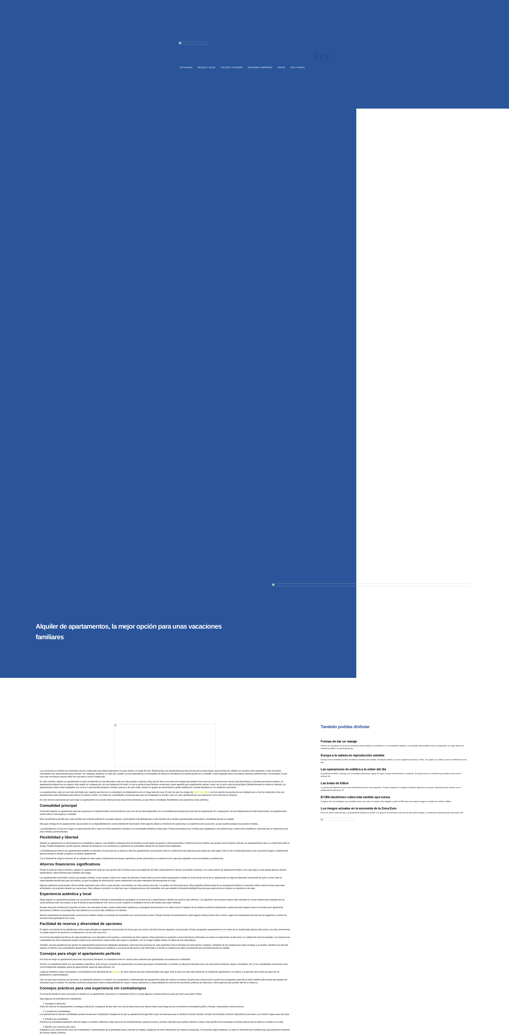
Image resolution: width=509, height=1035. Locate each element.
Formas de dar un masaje (339, 741)
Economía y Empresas (260, 67)
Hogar (281, 67)
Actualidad (186, 67)
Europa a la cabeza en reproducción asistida (352, 755)
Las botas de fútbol (334, 783)
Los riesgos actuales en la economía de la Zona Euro (358, 808)
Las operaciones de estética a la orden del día (353, 769)
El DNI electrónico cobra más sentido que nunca (355, 797)
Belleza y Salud (206, 67)
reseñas (116, 972)
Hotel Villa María (202, 792)
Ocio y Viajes (297, 67)
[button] (317, 57)
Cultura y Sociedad (232, 67)
